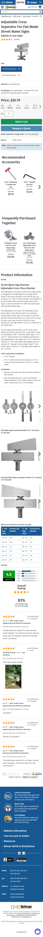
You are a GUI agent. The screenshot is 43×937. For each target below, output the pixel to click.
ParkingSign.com (11, 915)
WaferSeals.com (27, 917)
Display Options (15, 777)
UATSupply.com (15, 917)
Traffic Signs (17, 16)
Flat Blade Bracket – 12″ (11, 75)
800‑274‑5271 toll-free (18, 871)
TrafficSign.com (36, 913)
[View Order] (19, 9)
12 (17, 39)
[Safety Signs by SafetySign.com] (10, 7)
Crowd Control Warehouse (24, 913)
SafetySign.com (6, 16)
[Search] (40, 11)
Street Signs (26, 16)
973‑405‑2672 (33, 134)
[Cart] (40, 7)
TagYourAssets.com (31, 915)
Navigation (2, 7)
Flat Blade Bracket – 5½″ (11, 69)
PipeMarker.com (20, 915)
